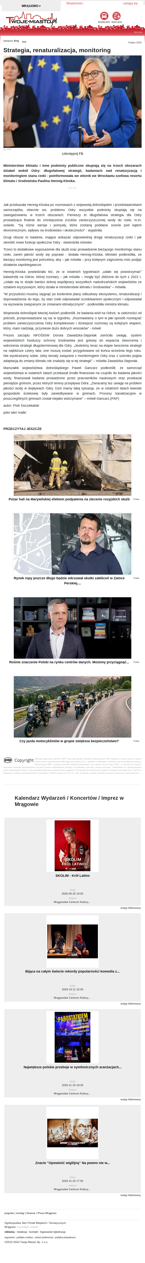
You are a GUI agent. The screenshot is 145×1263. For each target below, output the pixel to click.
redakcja (22, 1231)
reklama (10, 1231)
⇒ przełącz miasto (27, 1226)
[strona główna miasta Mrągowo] (31, 18)
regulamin (10, 1237)
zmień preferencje (44, 1237)
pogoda (9, 1213)
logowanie (46, 1231)
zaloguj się (130, 3)
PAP (24, 42)
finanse (31, 1213)
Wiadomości (74, 3)
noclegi (20, 1213)
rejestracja (59, 1231)
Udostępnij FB (72, 154)
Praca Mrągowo (47, 1213)
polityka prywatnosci (65, 1237)
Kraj (16, 41)
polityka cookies (25, 1237)
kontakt (33, 1231)
